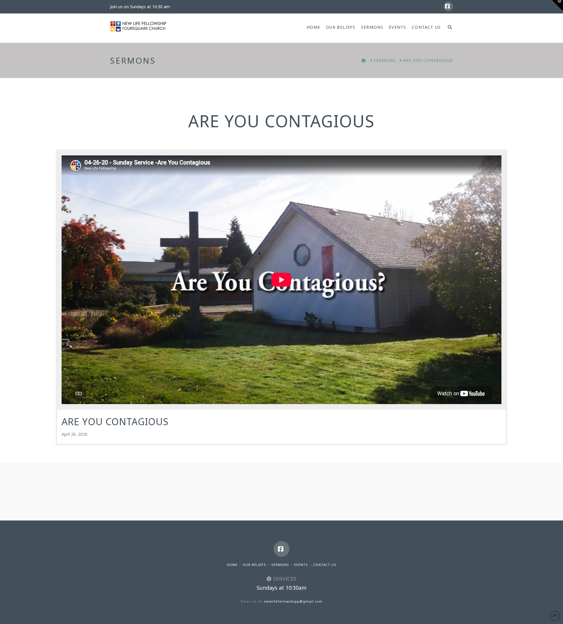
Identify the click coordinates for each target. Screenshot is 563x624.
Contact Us (324, 564)
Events (301, 564)
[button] (557, 5)
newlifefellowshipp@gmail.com (293, 601)
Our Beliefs (254, 564)
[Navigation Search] (448, 28)
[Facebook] (448, 6)
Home (232, 564)
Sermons (280, 564)
